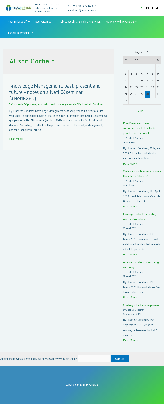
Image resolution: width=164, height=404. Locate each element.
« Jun (140, 111)
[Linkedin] (152, 8)
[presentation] (28, 21)
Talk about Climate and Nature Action (80, 21)
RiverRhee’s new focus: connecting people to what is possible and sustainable (139, 128)
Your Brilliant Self (17, 21)
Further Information (18, 32)
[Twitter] (157, 8)
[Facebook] (147, 8)
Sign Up (119, 358)
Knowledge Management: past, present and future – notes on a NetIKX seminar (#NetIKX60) (55, 92)
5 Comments (16, 104)
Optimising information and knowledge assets (50, 104)
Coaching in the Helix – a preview (141, 305)
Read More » (16, 138)
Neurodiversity (43, 21)
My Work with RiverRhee (120, 21)
